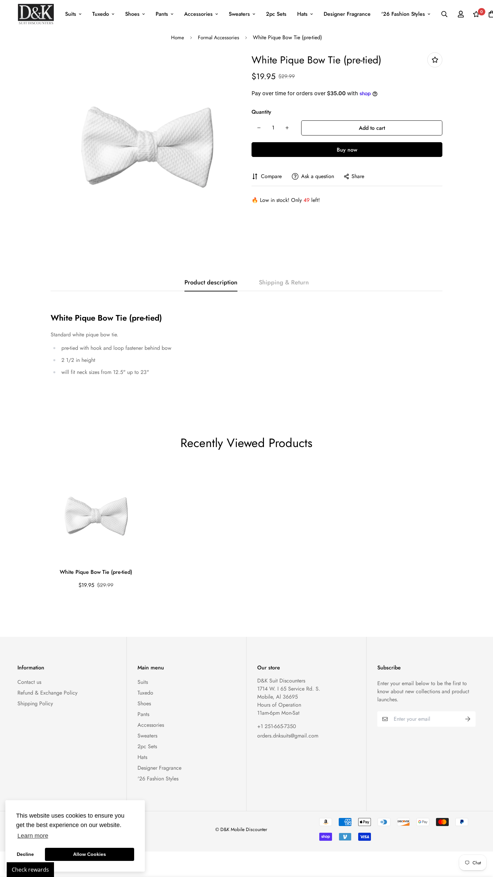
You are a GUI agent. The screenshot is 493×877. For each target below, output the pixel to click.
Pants (162, 14)
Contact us (29, 682)
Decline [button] (25, 854)
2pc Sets (276, 14)
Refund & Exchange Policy (47, 693)
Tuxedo (100, 14)
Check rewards (30, 869)
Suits (70, 14)
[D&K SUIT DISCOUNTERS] (35, 14)
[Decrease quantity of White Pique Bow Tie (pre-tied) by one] (259, 127)
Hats (302, 14)
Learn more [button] (32, 835)
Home (177, 37)
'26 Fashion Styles (403, 14)
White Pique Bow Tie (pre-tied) (96, 572)
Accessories (198, 14)
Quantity (261, 112)
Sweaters (239, 14)
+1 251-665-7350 (276, 726)
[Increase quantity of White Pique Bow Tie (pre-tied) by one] (287, 127)
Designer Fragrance (347, 14)
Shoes (132, 14)
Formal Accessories (218, 37)
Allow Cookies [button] (89, 854)
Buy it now (347, 149)
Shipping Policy (35, 703)
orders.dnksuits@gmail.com (287, 735)
